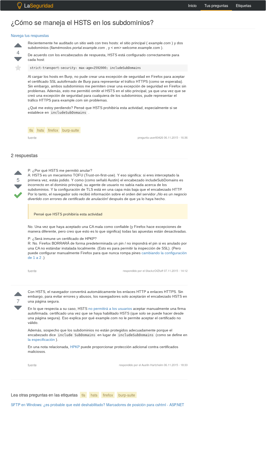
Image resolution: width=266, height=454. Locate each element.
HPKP (75, 347)
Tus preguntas (216, 5)
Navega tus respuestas (30, 35)
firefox (53, 130)
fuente (32, 137)
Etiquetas (243, 5)
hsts (40, 130)
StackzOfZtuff (154, 270)
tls (31, 130)
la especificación (42, 339)
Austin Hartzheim (153, 365)
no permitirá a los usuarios (110, 308)
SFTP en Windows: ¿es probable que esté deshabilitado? (58, 404)
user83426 (156, 137)
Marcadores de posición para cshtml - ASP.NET (145, 404)
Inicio (192, 5)
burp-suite (70, 130)
